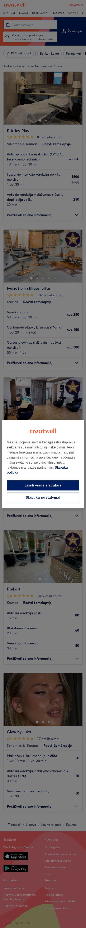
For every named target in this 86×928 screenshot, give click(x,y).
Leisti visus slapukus (43, 485)
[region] (43, 464)
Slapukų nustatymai (43, 497)
